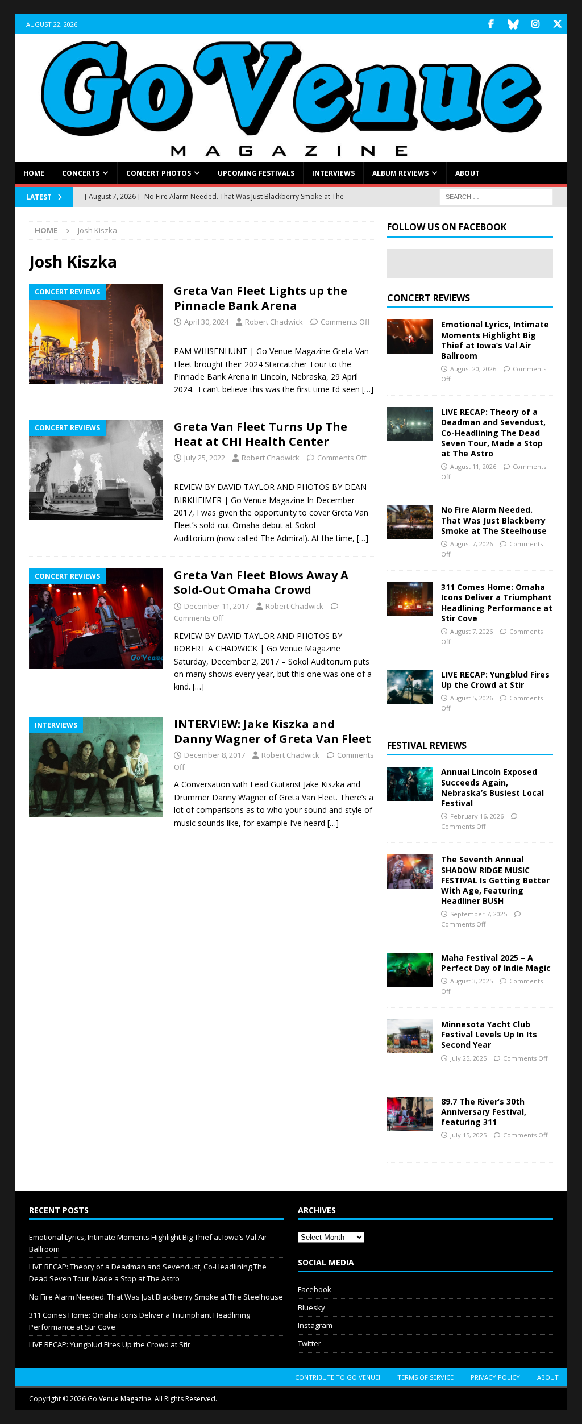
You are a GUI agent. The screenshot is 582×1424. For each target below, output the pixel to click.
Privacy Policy (495, 1377)
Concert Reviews (428, 298)
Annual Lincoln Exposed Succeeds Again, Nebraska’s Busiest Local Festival (492, 787)
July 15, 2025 (468, 1135)
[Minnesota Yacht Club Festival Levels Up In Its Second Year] (410, 1036)
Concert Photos (158, 173)
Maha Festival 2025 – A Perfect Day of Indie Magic (496, 962)
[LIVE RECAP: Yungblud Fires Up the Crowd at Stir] (410, 687)
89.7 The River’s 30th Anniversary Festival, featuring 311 (483, 1111)
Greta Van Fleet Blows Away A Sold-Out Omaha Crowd (261, 582)
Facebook (314, 1289)
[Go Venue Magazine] (291, 155)
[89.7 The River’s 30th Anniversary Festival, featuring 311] (410, 1114)
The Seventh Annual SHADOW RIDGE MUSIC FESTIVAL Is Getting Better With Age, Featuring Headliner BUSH (495, 880)
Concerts (80, 173)
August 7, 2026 (471, 543)
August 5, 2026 (471, 698)
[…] (367, 389)
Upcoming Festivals (256, 173)
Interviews (333, 173)
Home (33, 173)
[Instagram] (535, 24)
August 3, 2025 (471, 981)
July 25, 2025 (468, 1058)
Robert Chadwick (274, 322)
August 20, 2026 (473, 368)
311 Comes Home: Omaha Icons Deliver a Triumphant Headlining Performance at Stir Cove (496, 603)
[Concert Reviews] (96, 334)
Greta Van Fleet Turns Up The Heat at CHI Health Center (260, 434)
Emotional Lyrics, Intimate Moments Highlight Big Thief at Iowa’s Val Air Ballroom (495, 340)
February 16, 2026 (477, 816)
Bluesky (311, 1307)
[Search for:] (496, 196)
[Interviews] (96, 767)
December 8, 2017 (214, 755)
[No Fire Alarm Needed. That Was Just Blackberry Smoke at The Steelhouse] (410, 522)
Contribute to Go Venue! (337, 1377)
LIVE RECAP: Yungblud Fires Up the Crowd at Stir (495, 679)
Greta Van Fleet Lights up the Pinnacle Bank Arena (260, 298)
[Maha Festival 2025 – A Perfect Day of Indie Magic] (410, 970)
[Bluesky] (513, 24)
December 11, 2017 (216, 606)
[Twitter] (557, 24)
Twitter (309, 1343)
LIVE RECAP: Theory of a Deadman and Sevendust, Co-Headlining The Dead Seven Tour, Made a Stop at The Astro (493, 432)
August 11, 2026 (473, 466)
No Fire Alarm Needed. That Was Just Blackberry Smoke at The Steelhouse (494, 519)
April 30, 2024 (206, 322)
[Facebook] (491, 24)
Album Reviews (400, 173)
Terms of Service (425, 1377)
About (467, 173)
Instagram (315, 1325)
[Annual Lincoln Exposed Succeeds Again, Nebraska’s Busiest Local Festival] (410, 784)
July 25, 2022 (204, 457)
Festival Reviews (427, 745)
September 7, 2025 (478, 914)
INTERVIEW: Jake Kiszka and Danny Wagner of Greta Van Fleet (272, 731)
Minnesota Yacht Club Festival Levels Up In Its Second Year (489, 1034)
